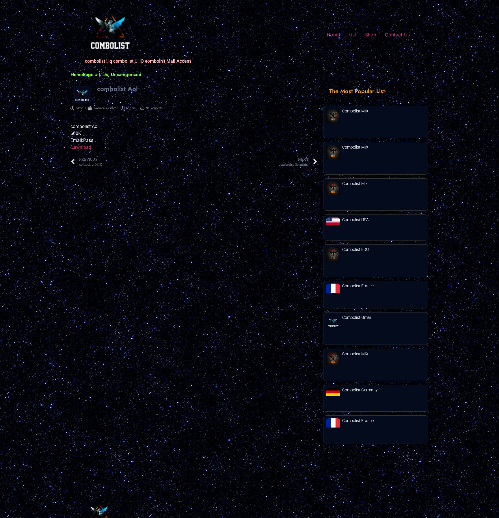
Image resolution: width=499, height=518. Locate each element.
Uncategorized (126, 74)
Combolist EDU (355, 249)
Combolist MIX (355, 111)
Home (333, 35)
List (352, 35)
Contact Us (397, 35)
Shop (370, 35)
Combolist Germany (360, 390)
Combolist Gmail (357, 317)
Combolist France (358, 286)
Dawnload (80, 147)
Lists (103, 74)
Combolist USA (355, 219)
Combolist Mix (355, 183)
